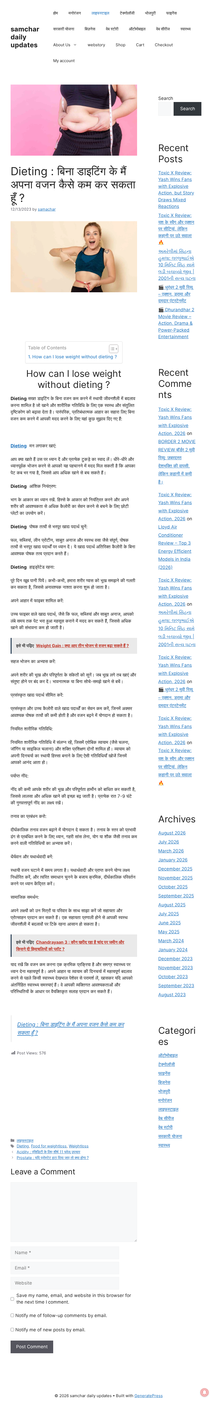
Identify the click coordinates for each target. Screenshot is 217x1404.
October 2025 (173, 886)
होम (55, 13)
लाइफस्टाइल (100, 13)
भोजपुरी (150, 13)
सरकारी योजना (63, 28)
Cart (140, 44)
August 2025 (172, 904)
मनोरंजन (75, 13)
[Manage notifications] (204, 1392)
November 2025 (175, 878)
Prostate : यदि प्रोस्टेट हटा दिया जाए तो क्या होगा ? (53, 1157)
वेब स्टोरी (112, 28)
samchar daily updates (25, 37)
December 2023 (175, 958)
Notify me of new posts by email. (50, 1329)
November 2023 (175, 967)
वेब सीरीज (163, 28)
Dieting (23, 1146)
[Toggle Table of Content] (111, 348)
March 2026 (171, 851)
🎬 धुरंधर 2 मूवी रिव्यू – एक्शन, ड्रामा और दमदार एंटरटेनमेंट (175, 294)
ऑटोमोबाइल (137, 28)
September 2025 (176, 895)
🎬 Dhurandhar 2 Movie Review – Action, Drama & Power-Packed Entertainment (176, 323)
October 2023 (173, 976)
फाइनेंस (171, 13)
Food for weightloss (49, 1146)
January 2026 (173, 860)
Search (165, 98)
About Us (61, 44)
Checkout (164, 44)
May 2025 (168, 931)
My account (64, 60)
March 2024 (171, 940)
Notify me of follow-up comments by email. (61, 1315)
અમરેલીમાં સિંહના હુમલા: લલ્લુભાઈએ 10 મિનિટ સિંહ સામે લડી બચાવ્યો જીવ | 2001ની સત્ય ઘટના (177, 265)
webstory (96, 44)
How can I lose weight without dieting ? (74, 356)
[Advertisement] (74, 1093)
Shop (120, 44)
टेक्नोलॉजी (127, 13)
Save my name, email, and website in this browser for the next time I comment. (73, 1299)
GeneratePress (148, 1395)
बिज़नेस (90, 28)
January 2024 (173, 949)
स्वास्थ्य (185, 28)
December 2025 (175, 869)
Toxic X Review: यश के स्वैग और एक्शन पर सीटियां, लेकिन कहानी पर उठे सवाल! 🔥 (176, 229)
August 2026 (172, 833)
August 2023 (172, 994)
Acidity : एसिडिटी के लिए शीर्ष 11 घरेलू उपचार (48, 1152)
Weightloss (79, 1146)
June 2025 (169, 922)
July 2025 (168, 913)
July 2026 (168, 842)
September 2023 (176, 985)
